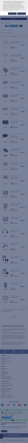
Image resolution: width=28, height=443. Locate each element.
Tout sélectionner (21, 13)
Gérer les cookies (12, 13)
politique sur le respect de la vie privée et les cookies (13, 9)
